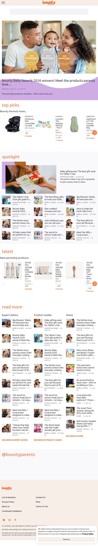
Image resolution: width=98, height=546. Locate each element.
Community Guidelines (12, 511)
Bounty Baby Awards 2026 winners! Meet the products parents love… (48, 82)
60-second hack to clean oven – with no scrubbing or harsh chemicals (86, 384)
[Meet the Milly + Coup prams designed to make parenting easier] (70, 235)
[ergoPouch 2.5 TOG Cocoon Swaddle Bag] (74, 124)
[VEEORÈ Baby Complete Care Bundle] (13, 271)
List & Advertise (9, 497)
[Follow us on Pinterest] (15, 520)
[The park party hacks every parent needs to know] (70, 368)
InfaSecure (29, 116)
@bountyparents (18, 454)
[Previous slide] (3, 132)
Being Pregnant (19, 238)
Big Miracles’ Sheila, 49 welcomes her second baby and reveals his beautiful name (22, 325)
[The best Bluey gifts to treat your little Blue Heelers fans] (38, 200)
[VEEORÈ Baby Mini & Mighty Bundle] (43, 271)
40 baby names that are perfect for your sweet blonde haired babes (22, 236)
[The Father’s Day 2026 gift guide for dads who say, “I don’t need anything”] (6, 200)
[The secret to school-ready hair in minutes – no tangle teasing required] (38, 235)
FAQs (38, 502)
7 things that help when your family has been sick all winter (20, 429)
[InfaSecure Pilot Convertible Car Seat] (13, 124)
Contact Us (41, 497)
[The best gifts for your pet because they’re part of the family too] (70, 223)
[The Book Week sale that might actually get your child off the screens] (38, 428)
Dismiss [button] (66, 539)
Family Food (81, 373)
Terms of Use (42, 506)
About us (6, 506)
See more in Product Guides (48, 440)
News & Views (50, 202)
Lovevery (59, 116)
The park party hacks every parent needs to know (85, 367)
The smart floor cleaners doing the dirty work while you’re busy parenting (85, 413)
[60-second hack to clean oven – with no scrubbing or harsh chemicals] (70, 383)
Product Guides (9, 89)
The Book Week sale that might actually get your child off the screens (54, 429)
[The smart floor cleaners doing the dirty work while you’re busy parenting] (70, 411)
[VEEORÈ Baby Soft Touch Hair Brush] (74, 270)
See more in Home (74, 436)
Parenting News (67, 177)
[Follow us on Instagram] (9, 520)
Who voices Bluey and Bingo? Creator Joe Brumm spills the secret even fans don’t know (86, 355)
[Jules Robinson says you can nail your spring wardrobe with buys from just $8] (38, 223)
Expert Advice (50, 238)
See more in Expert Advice (15, 440)
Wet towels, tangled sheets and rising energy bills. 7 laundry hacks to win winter (86, 426)
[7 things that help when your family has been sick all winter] (6, 428)
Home (79, 403)
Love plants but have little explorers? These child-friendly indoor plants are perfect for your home (86, 401)
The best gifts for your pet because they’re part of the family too (85, 224)
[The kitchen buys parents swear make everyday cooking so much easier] (6, 223)
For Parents (82, 226)
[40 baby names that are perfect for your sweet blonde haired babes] (6, 235)
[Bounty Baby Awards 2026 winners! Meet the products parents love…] (49, 47)
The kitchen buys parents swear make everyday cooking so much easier (22, 224)
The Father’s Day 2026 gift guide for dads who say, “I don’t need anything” (53, 340)
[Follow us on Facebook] (4, 520)
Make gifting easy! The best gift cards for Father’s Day (53, 322)
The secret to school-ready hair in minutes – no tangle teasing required (53, 236)
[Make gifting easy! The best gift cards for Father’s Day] (30, 179)
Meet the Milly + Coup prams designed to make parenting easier (84, 236)
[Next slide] (94, 132)
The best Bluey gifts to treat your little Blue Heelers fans (54, 199)
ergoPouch (90, 116)
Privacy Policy (8, 502)
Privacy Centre (87, 534)
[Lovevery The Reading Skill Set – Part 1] (43, 124)
